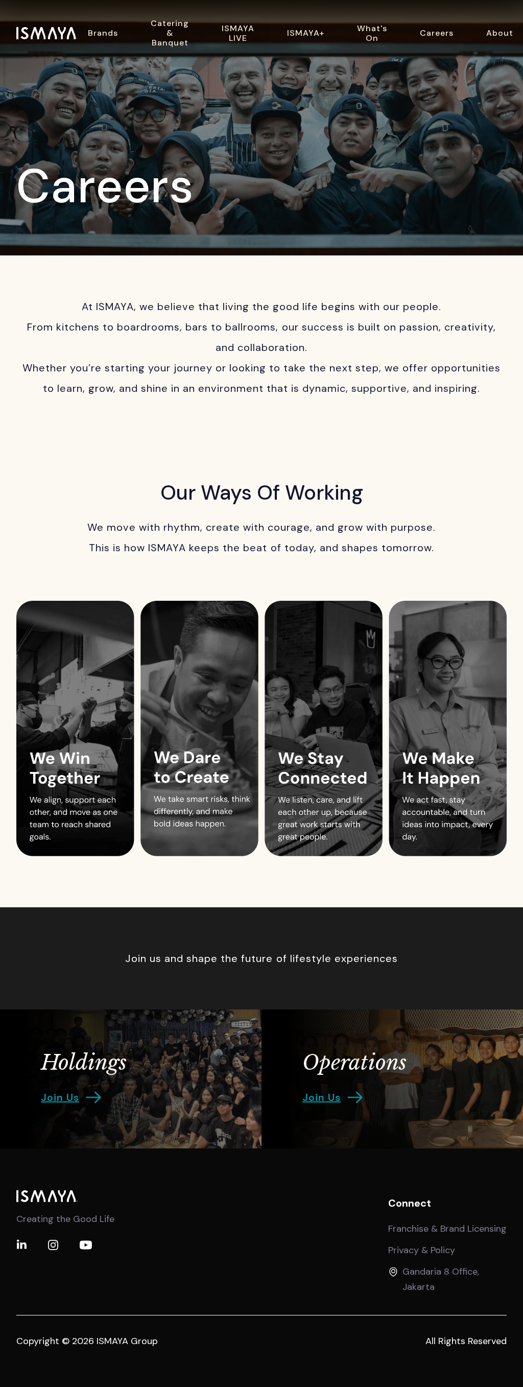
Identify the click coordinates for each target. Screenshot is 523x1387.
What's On (372, 33)
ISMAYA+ (305, 33)
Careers (437, 33)
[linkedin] (21, 1245)
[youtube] (86, 1245)
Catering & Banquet (170, 33)
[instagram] (53, 1245)
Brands (103, 33)
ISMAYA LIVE (238, 33)
